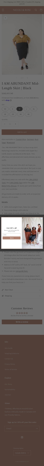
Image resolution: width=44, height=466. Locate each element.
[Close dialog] (41, 218)
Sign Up (11, 238)
